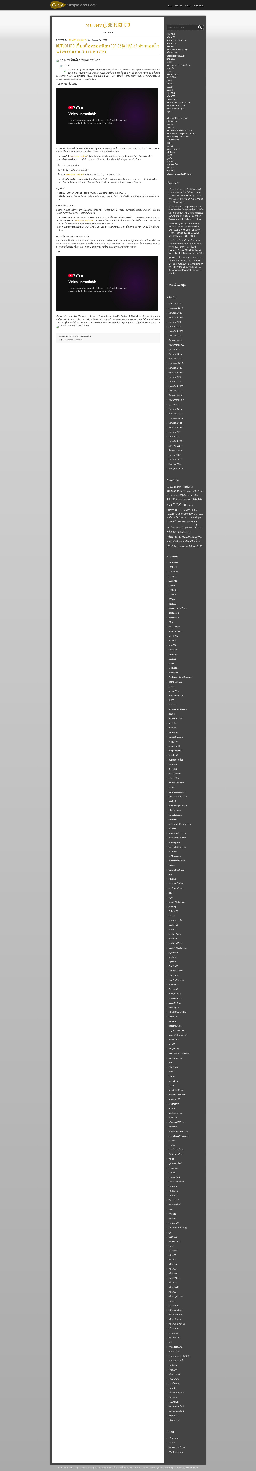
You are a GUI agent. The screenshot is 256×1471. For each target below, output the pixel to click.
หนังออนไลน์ (174, 1338)
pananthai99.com (177, 870)
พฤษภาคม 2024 (176, 427)
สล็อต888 (171, 59)
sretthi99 (179, 514)
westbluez (199, 514)
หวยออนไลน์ (174, 1351)
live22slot (173, 819)
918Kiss (187, 486)
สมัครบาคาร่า (175, 1241)
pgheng (172, 906)
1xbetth (172, 594)
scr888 (172, 1044)
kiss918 (170, 87)
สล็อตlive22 (174, 1287)
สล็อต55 (172, 1255)
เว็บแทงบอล (174, 1402)
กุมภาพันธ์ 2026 (176, 331)
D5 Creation (165, 1467)
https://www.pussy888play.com (181, 133)
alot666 (183, 491)
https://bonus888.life (176, 56)
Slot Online (174, 1067)
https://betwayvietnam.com (179, 102)
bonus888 (190, 491)
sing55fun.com (176, 1058)
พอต (171, 1209)
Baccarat (173, 650)
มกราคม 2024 (175, 446)
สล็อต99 (172, 1282)
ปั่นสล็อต (173, 1186)
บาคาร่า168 (183, 522)
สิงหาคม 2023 (175, 464)
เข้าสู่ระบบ (174, 1438)
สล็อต (197, 527)
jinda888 (173, 764)
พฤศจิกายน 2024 (176, 400)
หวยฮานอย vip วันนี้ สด (179, 1356)
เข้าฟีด (172, 1443)
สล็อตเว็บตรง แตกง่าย (176, 40)
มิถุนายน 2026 (175, 313)
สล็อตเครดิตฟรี (184, 541)
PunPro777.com (176, 980)
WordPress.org (176, 1452)
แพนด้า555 (174, 1415)
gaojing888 (174, 732)
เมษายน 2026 (175, 322)
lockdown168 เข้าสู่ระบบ (180, 824)
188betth (173, 590)
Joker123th (182, 499)
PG (195, 499)
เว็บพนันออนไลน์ (176, 1393)
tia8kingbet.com (176, 1113)
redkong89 (174, 1007)
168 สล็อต (173, 572)
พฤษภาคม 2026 (176, 317)
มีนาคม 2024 (175, 436)
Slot (181, 510)
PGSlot (179, 504)
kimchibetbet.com (177, 792)
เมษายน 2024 (175, 432)
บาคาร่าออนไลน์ (176, 1182)
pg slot (170, 90)
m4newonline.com (177, 833)
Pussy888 (172, 510)
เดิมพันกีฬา (174, 1379)
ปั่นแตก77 (173, 1195)
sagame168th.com (177, 1030)
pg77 (171, 893)
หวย (170, 1342)
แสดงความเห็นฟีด (177, 1447)
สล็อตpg (183, 537)
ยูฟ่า (171, 1232)
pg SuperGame (176, 888)
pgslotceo (173, 952)
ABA (171, 622)
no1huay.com (175, 856)
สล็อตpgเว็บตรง (176, 1296)
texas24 (172, 1108)
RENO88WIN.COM (178, 1012)
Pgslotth (172, 961)
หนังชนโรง (172, 121)
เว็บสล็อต (173, 1397)
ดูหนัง (169, 158)
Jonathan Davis (77, 40)
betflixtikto (73, 336)
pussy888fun (175, 994)
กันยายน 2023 (175, 459)
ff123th (172, 714)
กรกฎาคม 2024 (176, 418)
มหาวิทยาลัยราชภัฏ (178, 1227)
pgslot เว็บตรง (173, 149)
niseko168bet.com (177, 847)
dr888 (171, 700)
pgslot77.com (175, 934)
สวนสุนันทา (174, 1333)
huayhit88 (173, 755)
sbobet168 (174, 1039)
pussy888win (175, 1003)
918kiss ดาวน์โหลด (178, 608)
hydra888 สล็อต (176, 760)
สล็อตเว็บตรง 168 (177, 1324)
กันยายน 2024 (175, 409)
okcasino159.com (177, 860)
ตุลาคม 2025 (175, 349)
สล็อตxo (191, 537)
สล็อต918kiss (175, 1278)
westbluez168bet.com (179, 1136)
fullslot (169, 495)
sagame (170, 124)
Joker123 (172, 499)
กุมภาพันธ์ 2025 (176, 386)
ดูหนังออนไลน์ (185, 517)
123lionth (173, 567)
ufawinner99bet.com (178, 1131)
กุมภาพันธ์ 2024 (176, 441)
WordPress (192, 1467)
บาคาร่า (170, 68)
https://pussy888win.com (178, 136)
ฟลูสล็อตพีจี (174, 1223)
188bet (177, 487)
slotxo (169, 71)
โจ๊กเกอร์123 (195, 546)
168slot (172, 576)
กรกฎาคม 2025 (176, 363)
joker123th (174, 778)
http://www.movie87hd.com (179, 130)
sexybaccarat (173, 139)
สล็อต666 (173, 1264)
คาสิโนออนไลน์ (173, 517)
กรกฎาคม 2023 (176, 469)
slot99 (169, 62)
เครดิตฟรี (173, 1370)
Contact (178, 5)
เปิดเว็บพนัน (174, 1383)
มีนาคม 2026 (175, 326)
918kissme (174, 617)
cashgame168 (175, 682)
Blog (170, 5)
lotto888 (172, 828)
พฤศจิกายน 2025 (176, 345)
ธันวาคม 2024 (175, 395)
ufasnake (173, 1127)
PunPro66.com (176, 971)
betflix (171, 663)
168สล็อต (170, 487)
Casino (172, 686)
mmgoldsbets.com (177, 838)
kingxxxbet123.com (178, 796)
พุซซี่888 (188, 527)
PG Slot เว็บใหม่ (176, 883)
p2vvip (172, 865)
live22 (169, 155)
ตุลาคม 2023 (175, 455)
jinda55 (194, 495)
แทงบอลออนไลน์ (176, 1406)
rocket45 (173, 1016)
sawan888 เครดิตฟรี (178, 1035)
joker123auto (175, 773)
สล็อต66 (170, 46)
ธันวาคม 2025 (175, 340)
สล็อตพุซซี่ (173, 1305)
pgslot (169, 112)
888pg (172, 599)
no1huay (173, 851)
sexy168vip (174, 1049)
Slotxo (194, 510)
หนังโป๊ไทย (171, 77)
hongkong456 (175, 750)
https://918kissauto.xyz (177, 118)
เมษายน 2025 (175, 377)
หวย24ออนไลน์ (176, 1347)
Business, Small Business (181, 677)
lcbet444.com (175, 810)
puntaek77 (174, 984)
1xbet (169, 80)
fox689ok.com (175, 718)
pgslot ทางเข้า (175, 920)
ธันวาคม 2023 (175, 450)
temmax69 (189, 514)
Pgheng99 (173, 911)
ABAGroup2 (174, 627)
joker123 (171, 34)
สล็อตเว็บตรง (173, 43)
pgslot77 (173, 929)
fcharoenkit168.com (178, 709)
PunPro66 (173, 966)
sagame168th (175, 1026)
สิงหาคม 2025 (175, 358)
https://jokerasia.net (176, 105)
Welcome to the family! (194, 5)
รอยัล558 (173, 1237)
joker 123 (171, 127)
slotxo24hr (171, 514)
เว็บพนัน (172, 1388)
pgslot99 (190, 506)
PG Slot (172, 879)
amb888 (172, 645)
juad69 (172, 787)
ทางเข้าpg (195, 517)
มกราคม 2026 (175, 336)
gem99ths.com (176, 737)
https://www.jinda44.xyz (177, 49)
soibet (171, 1085)
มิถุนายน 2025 (175, 368)
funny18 (170, 84)
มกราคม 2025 (175, 391)
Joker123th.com (176, 783)
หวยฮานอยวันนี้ (176, 1360)
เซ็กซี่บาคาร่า (175, 1374)
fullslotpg (171, 152)
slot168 (187, 510)
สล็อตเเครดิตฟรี (182, 546)
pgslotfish (173, 957)
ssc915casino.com (177, 1094)
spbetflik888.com (177, 1090)
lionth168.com (175, 815)
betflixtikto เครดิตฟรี (79, 156)
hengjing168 (174, 746)
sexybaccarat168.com (179, 1053)
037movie (173, 562)
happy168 (185, 494)
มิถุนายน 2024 (175, 423)
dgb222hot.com (176, 695)
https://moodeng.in (175, 108)
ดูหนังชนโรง (172, 164)
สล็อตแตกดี (174, 1328)
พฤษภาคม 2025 (176, 372)
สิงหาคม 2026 (175, 303)
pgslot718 (173, 925)
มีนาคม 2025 (175, 381)
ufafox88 (173, 1117)
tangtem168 (174, 1099)
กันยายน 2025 (175, 354)
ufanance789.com (177, 1122)
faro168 (170, 167)
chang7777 (174, 691)
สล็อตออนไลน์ (175, 1310)
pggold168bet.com (177, 902)
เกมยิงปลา (173, 1365)
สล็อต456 (171, 171)
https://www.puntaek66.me (179, 174)
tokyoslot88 (172, 99)
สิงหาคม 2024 (175, 414)
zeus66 (172, 1140)
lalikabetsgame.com (178, 805)
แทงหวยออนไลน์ (176, 1411)
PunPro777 (174, 975)
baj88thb (173, 654)
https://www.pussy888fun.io (179, 65)
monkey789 (174, 842)
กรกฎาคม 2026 (176, 308)
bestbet (172, 659)
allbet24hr (173, 636)
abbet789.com (175, 631)
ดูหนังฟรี (170, 161)
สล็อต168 (171, 37)
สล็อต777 (171, 96)
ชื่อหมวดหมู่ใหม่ (176, 1154)
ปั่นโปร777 (174, 1200)
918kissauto (173, 491)
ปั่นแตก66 (180, 527)
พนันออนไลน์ (175, 1204)
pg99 (171, 897)
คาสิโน (172, 1145)
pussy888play (175, 998)
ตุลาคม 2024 (175, 404)
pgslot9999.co (175, 943)
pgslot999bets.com (178, 948)
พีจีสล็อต (172, 1214)
